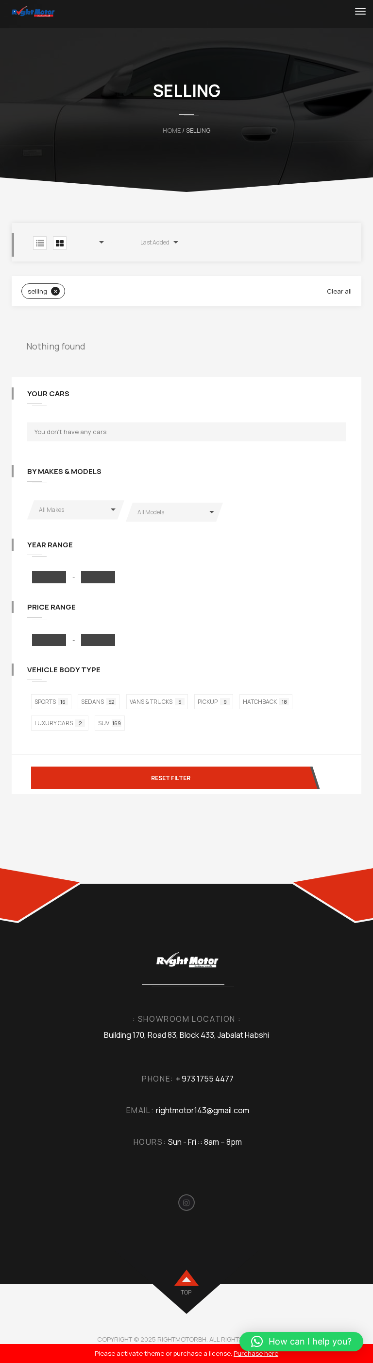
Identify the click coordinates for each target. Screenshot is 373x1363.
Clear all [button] (339, 291)
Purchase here (256, 1353)
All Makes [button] (51, 510)
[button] (98, 242)
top (186, 1292)
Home (172, 130)
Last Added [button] (155, 242)
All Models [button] (150, 512)
